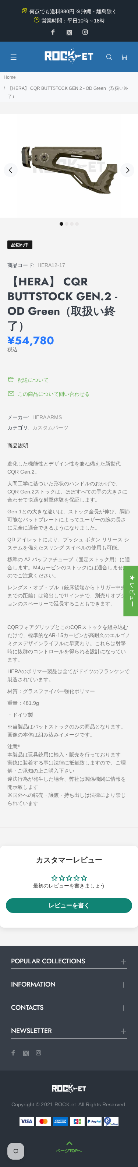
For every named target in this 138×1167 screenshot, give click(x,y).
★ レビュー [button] (132, 591)
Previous (11, 170)
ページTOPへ (69, 1150)
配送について (33, 380)
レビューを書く (69, 905)
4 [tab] (77, 224)
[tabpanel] (69, 166)
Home (10, 77)
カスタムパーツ (50, 427)
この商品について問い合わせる (54, 394)
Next (127, 170)
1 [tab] (61, 224)
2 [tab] (66, 224)
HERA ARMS (47, 417)
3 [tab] (72, 224)
